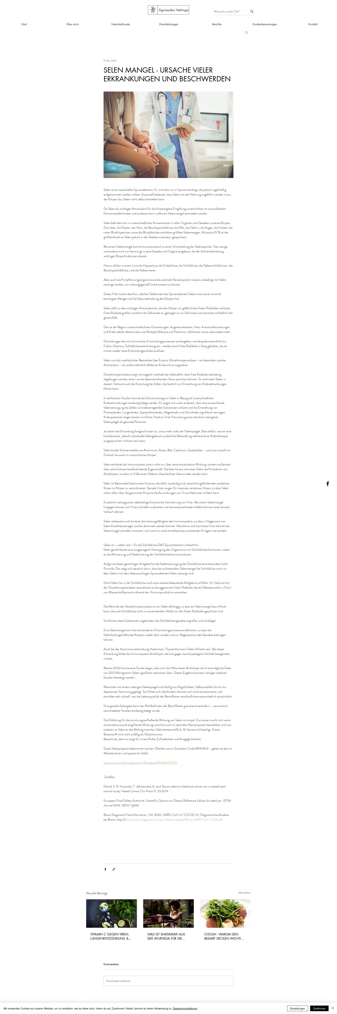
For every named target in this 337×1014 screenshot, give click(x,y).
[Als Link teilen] (113, 869)
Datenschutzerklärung (185, 1008)
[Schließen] (333, 1008)
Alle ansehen (245, 892)
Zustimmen (319, 1008)
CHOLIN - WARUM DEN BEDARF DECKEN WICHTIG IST (223, 936)
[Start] (153, 10)
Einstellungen (297, 1008)
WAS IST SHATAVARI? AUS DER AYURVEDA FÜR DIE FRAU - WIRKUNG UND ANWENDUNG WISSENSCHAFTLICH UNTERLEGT (166, 936)
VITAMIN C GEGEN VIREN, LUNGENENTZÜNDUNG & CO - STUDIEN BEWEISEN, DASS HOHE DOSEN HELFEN (109, 936)
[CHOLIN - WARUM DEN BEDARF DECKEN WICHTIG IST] (225, 913)
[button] (246, 32)
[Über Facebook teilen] (105, 869)
